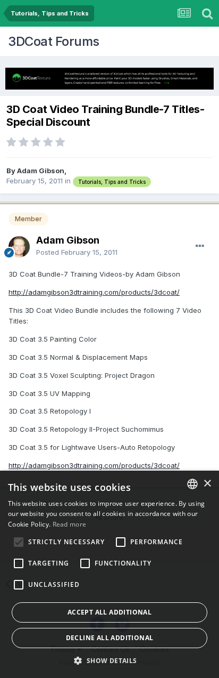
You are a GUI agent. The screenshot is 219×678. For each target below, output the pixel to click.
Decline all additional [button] (110, 637)
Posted (76, 252)
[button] (109, 660)
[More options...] (199, 246)
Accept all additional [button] (109, 612)
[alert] (109, 574)
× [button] (207, 484)
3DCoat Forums (53, 41)
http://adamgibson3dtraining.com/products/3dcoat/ (94, 292)
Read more (70, 524)
